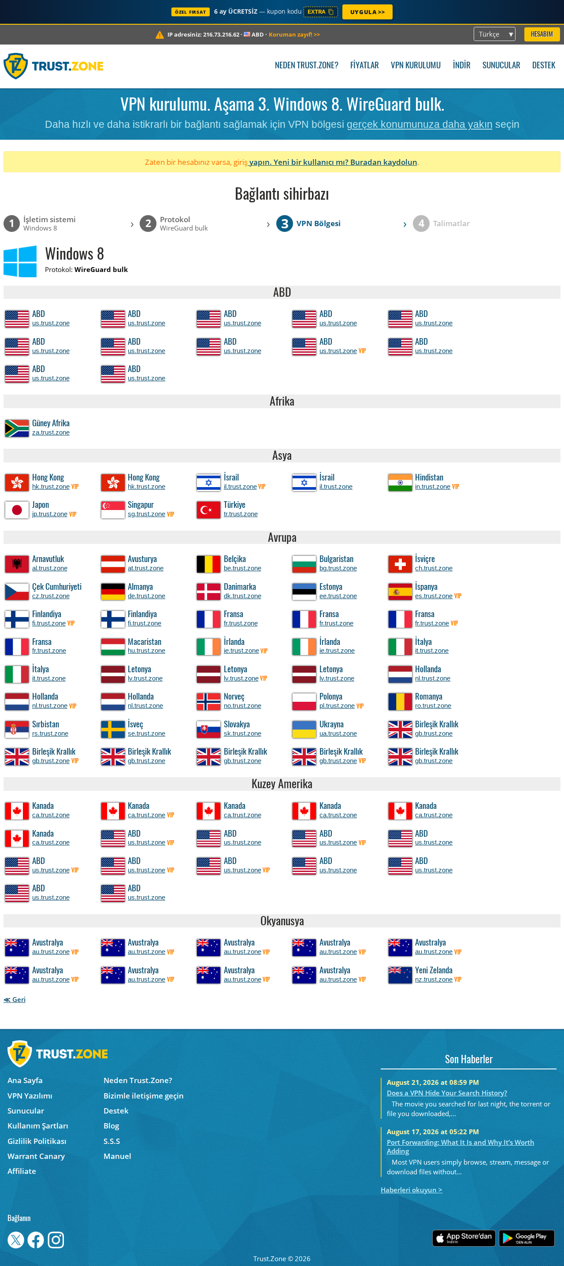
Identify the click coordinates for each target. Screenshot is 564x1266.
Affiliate (21, 1171)
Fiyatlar (364, 66)
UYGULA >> (367, 12)
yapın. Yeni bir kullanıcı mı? (299, 162)
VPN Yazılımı (29, 1096)
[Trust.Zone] (54, 66)
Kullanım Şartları (37, 1126)
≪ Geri (15, 999)
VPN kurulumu (416, 66)
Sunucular (501, 66)
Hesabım (542, 34)
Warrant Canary (36, 1156)
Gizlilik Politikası (37, 1141)
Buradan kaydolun (383, 162)
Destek (543, 66)
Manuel (117, 1156)
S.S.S (112, 1141)
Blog (111, 1126)
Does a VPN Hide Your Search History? (447, 1092)
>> (294, 34)
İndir (462, 66)
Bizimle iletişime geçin (144, 1096)
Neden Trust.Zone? (306, 66)
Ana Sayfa (25, 1080)
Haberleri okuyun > (411, 1189)
